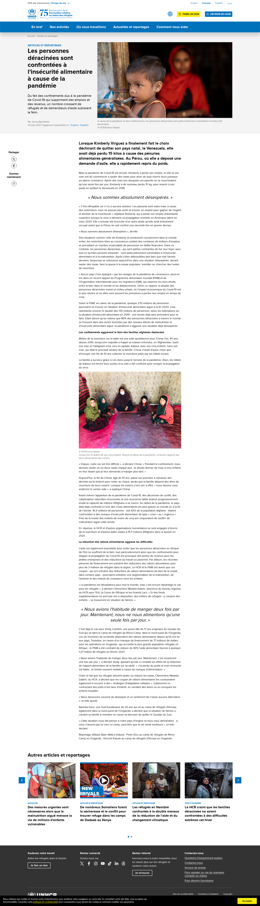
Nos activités (59, 26)
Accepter (247, 901)
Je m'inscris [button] (142, 873)
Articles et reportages (47, 35)
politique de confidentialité (45, 902)
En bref (36, 26)
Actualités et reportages (131, 26)
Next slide (238, 780)
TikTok (110, 863)
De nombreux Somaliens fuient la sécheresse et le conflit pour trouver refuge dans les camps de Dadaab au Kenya (103, 813)
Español (219, 3)
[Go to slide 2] (132, 837)
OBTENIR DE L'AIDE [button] (220, 14)
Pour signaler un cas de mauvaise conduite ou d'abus (204, 874)
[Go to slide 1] (129, 837)
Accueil (31, 35)
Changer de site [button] (58, 3)
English (194, 3)
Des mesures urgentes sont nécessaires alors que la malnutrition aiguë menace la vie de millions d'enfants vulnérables (50, 816)
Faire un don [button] (191, 14)
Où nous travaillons (91, 26)
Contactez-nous (194, 862)
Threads (123, 863)
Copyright (227, 893)
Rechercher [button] (160, 13)
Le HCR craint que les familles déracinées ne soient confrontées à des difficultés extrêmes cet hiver (207, 813)
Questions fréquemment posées (203, 858)
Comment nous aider (172, 26)
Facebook (89, 863)
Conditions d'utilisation (208, 893)
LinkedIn (117, 863)
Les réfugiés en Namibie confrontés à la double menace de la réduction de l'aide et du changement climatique (155, 813)
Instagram (96, 863)
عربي (230, 3)
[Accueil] (49, 14)
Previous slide (22, 780)
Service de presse (195, 867)
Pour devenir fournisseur (199, 880)
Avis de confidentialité (183, 893)
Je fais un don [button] (39, 865)
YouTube (103, 863)
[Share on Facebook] (14, 165)
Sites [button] (170, 13)
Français (206, 3)
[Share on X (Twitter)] (14, 159)
